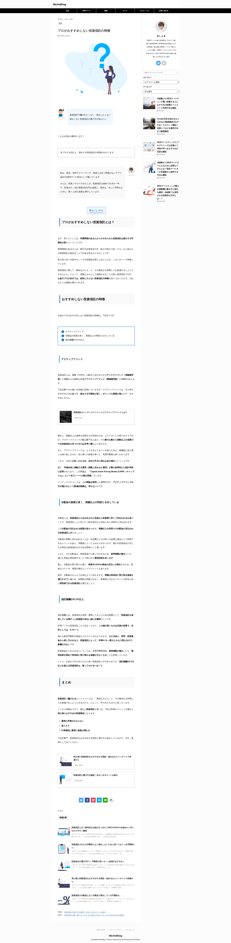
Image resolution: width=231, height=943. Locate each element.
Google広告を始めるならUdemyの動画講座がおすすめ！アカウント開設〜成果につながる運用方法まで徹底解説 (168, 125)
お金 (67, 11)
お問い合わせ (163, 11)
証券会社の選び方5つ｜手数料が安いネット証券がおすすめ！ (98, 861)
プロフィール (144, 11)
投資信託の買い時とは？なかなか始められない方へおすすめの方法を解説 (94, 915)
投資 (61, 811)
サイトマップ (130, 930)
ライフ (125, 11)
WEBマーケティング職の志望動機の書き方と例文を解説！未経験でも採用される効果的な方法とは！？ (168, 192)
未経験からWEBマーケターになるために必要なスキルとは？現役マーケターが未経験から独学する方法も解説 (168, 168)
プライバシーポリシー (115, 930)
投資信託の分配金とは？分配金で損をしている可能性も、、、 (98, 895)
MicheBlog (59, 4)
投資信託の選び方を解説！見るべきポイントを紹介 (85, 912)
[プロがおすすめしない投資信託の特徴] (99, 800)
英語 (105, 11)
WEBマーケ (86, 11)
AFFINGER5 (136, 939)
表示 (101, 210)
